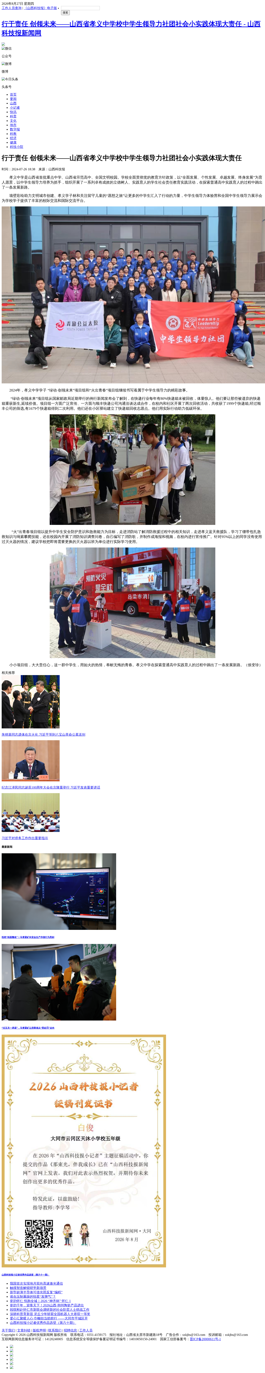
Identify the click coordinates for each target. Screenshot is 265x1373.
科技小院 (16, 147)
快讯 (13, 112)
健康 (13, 142)
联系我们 (54, 1330)
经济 (13, 138)
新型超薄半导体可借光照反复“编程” (36, 1292)
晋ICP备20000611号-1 (205, 1339)
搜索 (65, 12)
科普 (13, 116)
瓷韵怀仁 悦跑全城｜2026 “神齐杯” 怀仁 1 (40, 1301)
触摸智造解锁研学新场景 (28, 1288)
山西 (13, 103)
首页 (13, 94)
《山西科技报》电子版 (40, 8)
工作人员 (86, 1330)
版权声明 (39, 1330)
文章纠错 (23, 1330)
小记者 (15, 107)
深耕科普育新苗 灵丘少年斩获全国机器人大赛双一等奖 (50, 1314)
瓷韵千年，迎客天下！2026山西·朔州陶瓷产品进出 (47, 1305)
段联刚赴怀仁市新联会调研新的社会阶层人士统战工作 (49, 1309)
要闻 (13, 99)
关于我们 (8, 1330)
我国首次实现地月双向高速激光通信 (36, 1283)
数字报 (15, 129)
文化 (13, 120)
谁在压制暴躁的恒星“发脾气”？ (33, 1296)
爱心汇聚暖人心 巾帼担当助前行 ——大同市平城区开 (49, 1318)
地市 (13, 125)
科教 (13, 133)
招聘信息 (70, 1330)
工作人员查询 (12, 8)
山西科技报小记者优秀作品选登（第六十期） (43, 1322)
